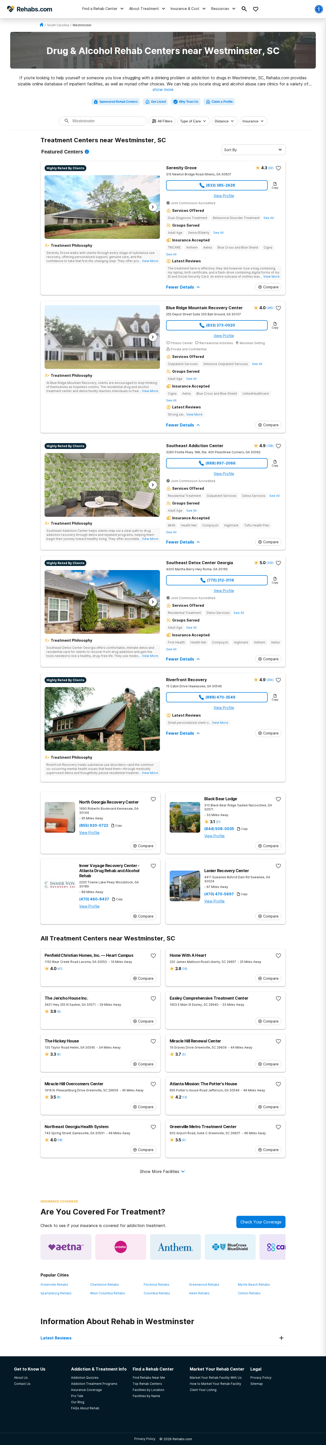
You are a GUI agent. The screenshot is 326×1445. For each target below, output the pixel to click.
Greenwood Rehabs (204, 1284)
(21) (218, 822)
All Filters (165, 121)
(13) (184, 1097)
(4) (183, 1140)
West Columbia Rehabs (107, 1293)
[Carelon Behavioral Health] (285, 1247)
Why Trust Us (188, 102)
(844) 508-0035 (219, 829)
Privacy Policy (144, 1439)
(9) (59, 1011)
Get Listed (158, 102)
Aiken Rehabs (199, 1293)
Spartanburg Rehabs (56, 1293)
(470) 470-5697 (219, 894)
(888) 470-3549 (220, 697)
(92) (270, 168)
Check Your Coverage (260, 1221)
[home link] (41, 25)
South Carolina (58, 25)
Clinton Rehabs (249, 1293)
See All (268, 218)
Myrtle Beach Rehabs (254, 1284)
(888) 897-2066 (221, 463)
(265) (269, 308)
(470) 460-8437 (94, 899)
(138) (269, 446)
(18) (59, 1140)
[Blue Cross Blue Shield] (230, 1247)
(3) (183, 1054)
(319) (269, 563)
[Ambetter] (120, 1247)
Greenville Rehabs (54, 1284)
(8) (58, 1054)
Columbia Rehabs (157, 1293)
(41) (59, 969)
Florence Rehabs (156, 1284)
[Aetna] (65, 1247)
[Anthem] (175, 1247)
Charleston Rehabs (104, 1284)
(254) (269, 680)
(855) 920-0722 (93, 825)
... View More (148, 261)
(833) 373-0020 (220, 325)
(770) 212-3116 (220, 580)
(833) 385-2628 (220, 185)
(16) (184, 969)
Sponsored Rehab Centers (118, 102)
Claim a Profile (222, 102)
